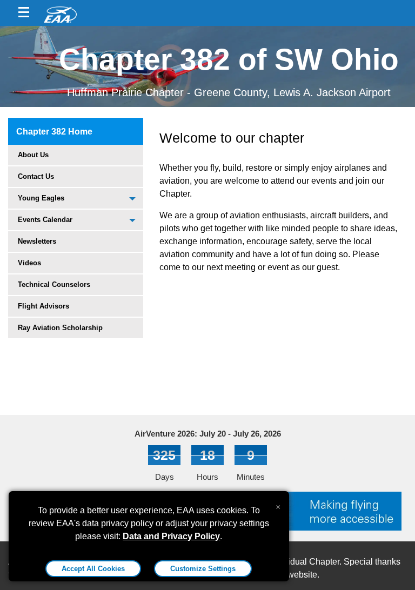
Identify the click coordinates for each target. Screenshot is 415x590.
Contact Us (36, 176)
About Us (33, 155)
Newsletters (37, 241)
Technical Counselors (54, 284)
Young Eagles (41, 198)
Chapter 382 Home (54, 131)
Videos (29, 263)
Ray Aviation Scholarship (60, 328)
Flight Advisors (43, 306)
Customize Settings (203, 569)
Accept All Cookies (93, 569)
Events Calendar (45, 220)
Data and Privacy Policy (171, 536)
